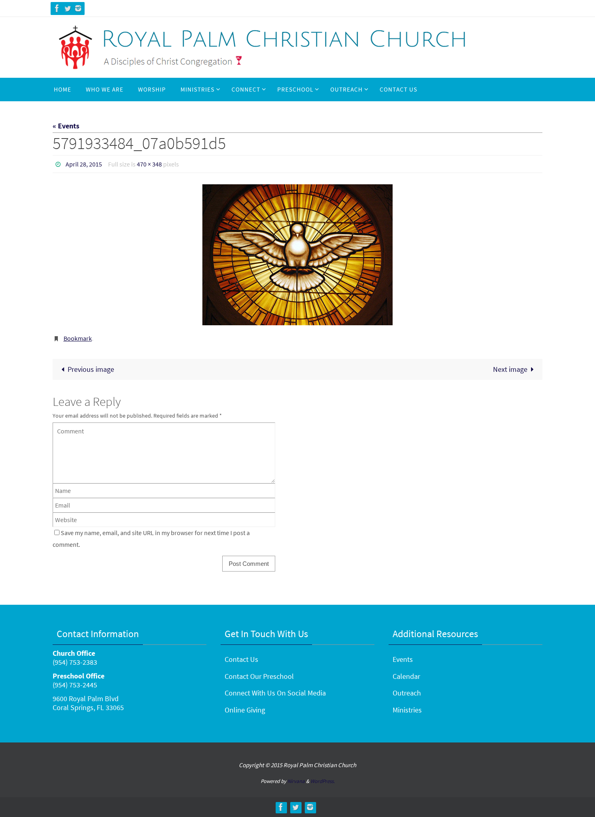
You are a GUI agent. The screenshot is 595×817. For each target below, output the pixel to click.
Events (403, 659)
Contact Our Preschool (259, 676)
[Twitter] (67, 8)
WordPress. (322, 781)
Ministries (407, 710)
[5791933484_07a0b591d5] (297, 254)
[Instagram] (78, 8)
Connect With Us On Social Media (275, 693)
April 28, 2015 (84, 164)
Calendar (406, 676)
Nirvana (296, 781)
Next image (510, 369)
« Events (66, 125)
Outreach (407, 693)
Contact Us (241, 659)
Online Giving (245, 710)
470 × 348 (149, 164)
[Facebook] (57, 8)
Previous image (91, 369)
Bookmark (78, 338)
